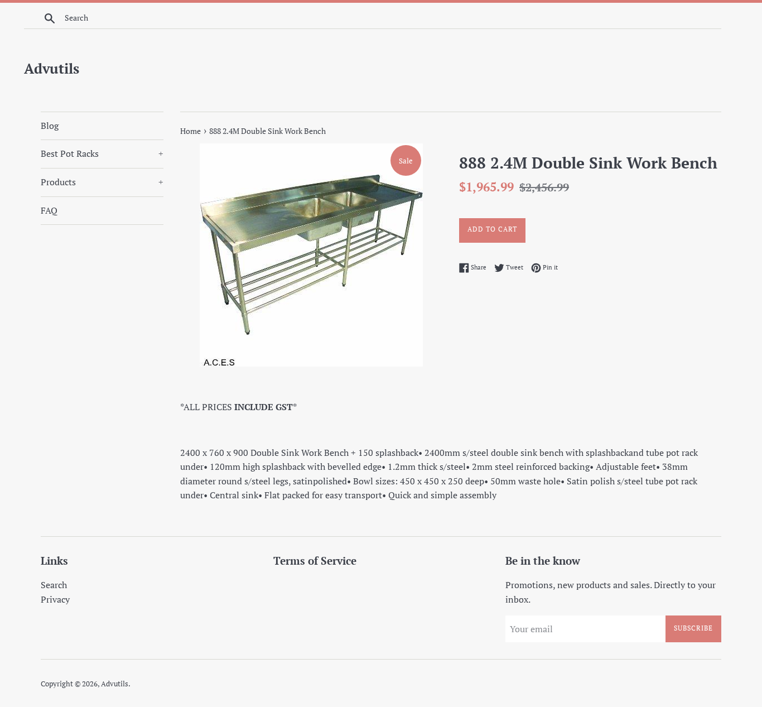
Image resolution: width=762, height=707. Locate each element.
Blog (50, 125)
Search (54, 585)
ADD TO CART (492, 229)
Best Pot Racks (102, 153)
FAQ (49, 210)
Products (102, 182)
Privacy (55, 599)
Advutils (51, 68)
